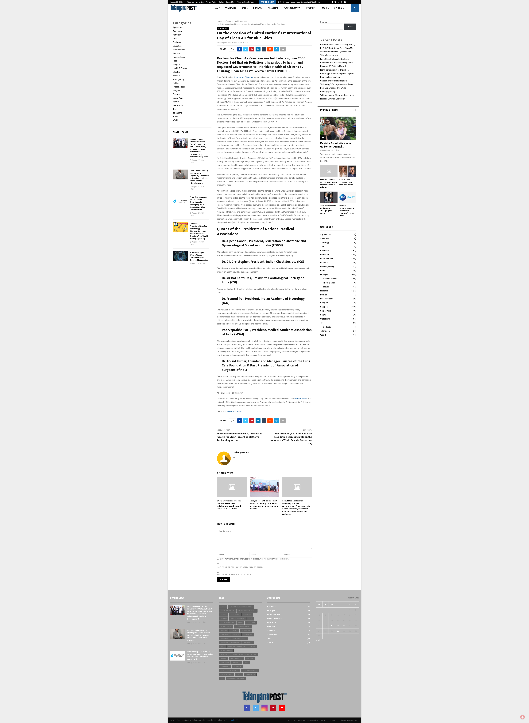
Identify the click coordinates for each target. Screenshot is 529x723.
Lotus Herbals (226, 650)
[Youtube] (282, 708)
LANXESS (252, 646)
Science (176, 94)
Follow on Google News (245, 2)
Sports (176, 102)
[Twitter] (256, 708)
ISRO (222, 646)
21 (344, 626)
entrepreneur (226, 626)
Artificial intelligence (247, 611)
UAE (222, 678)
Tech (324, 8)
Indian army (247, 634)
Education (273, 8)
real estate (225, 666)
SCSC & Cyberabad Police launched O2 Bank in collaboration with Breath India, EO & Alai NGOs (229, 505)
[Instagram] (264, 708)
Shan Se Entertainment (229, 670)
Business (258, 8)
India (243, 8)
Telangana (230, 8)
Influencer (225, 638)
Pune (246, 662)
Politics (176, 83)
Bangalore (235, 615)
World (175, 120)
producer (237, 662)
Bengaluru (247, 615)
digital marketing (227, 623)
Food (175, 61)
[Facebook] (247, 708)
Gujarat (234, 630)
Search (323, 22)
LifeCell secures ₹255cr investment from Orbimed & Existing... (328, 183)
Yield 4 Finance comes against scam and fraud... (346, 182)
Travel (175, 116)
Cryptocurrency (237, 619)
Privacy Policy (211, 2)
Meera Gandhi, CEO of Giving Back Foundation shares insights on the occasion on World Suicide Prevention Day (291, 439)
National (176, 76)
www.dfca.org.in (234, 411)
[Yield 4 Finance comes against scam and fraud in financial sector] (347, 171)
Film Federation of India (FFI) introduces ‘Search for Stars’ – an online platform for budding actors (239, 437)
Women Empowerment (235, 678)
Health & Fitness (223, 28)
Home (217, 8)
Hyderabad (225, 634)
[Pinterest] (273, 708)
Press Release (179, 87)
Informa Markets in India (230, 642)
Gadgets (176, 64)
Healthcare (246, 630)
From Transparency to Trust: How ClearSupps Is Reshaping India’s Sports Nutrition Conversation (198, 203)
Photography (178, 79)
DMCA (221, 2)
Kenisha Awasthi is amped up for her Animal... (336, 145)
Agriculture (178, 27)
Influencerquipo (239, 638)
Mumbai (223, 658)
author (223, 615)
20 (338, 626)
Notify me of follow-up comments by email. (240, 567)
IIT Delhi (236, 634)
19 (332, 626)
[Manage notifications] (522, 717)
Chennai (224, 619)
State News (178, 105)
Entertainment (292, 8)
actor (223, 607)
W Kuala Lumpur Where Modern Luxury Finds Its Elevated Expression (199, 256)
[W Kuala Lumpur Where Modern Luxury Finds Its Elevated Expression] (180, 256)
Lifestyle (310, 8)
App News (177, 31)
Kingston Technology (236, 646)
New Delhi (249, 658)
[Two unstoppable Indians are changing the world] (329, 197)
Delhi (250, 619)
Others (338, 8)
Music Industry (236, 658)
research (237, 666)
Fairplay (224, 630)
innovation (248, 642)
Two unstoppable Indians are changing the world (328, 209)
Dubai (240, 623)
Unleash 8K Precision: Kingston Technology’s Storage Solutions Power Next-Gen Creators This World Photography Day (199, 231)
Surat (239, 674)
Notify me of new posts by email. (234, 575)
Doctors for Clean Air (243, 77)
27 (338, 631)
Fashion (176, 53)
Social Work (178, 98)
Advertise (200, 2)
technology (250, 674)
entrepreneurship (243, 626)
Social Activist (227, 674)
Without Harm (300, 398)
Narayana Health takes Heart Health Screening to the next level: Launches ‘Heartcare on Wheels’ (264, 505)
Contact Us (230, 2)
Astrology (177, 35)
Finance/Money (179, 57)
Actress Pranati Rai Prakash (241, 607)
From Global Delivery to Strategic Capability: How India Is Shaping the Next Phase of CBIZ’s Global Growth (199, 177)
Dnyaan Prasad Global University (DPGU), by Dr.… (302, 2)
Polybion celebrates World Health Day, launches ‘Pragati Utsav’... (346, 210)
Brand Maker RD (232, 720)
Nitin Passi (225, 662)
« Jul (318, 640)
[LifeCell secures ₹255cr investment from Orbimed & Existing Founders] (329, 171)
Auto (175, 38)
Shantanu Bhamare (250, 670)
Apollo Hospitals (227, 611)
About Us (190, 2)
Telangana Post (225, 43)
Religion (176, 90)
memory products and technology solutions (238, 654)
